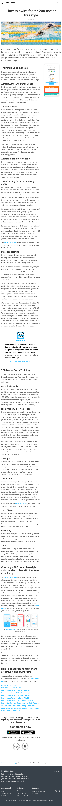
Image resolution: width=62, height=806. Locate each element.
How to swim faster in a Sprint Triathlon (15, 698)
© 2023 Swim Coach (7, 771)
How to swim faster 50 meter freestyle (15, 690)
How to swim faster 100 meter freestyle (15, 693)
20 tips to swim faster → (10, 685)
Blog (57, 3)
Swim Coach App (10, 243)
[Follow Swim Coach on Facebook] (53, 791)
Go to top (57, 771)
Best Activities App (38, 791)
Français (28, 800)
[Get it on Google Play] (13, 732)
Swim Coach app (10, 629)
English (15, 800)
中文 (55, 800)
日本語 (41, 800)
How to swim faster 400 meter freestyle (15, 695)
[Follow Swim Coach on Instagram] (56, 791)
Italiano (35, 800)
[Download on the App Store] (28, 732)
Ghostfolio (35, 793)
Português (48, 800)
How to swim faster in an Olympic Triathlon (17, 701)
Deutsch (8, 800)
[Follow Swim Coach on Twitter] (59, 791)
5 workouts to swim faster (11, 688)
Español (21, 800)
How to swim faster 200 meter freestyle (31, 13)
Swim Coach (9, 3)
